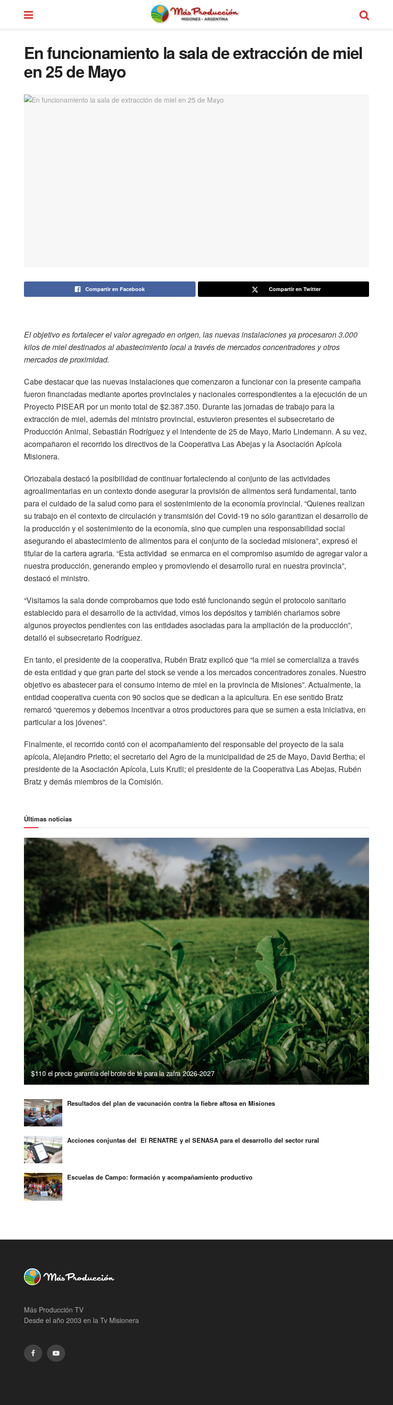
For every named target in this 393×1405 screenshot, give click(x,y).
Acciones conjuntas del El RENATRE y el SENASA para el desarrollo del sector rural (193, 1140)
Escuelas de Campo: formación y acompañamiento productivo (160, 1177)
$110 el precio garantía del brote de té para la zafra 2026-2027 (122, 1073)
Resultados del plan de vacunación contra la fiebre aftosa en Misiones (171, 1103)
